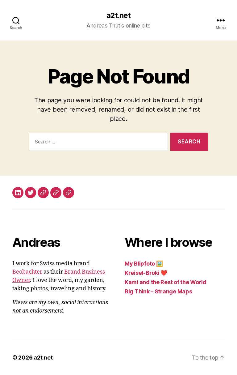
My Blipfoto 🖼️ (144, 263)
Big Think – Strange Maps (158, 291)
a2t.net (118, 15)
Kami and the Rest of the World (165, 282)
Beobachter (27, 271)
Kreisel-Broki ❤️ (146, 273)
